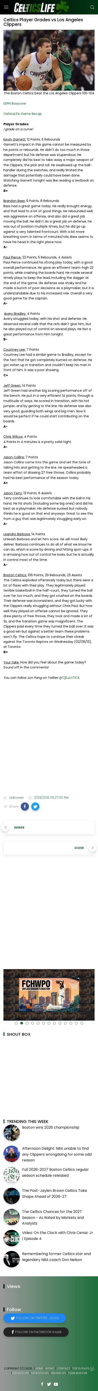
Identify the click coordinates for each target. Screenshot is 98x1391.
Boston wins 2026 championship (50, 1127)
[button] (25, 806)
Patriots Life (40, 1373)
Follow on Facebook (38, 1332)
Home (39, 1369)
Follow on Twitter (37, 1318)
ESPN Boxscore (14, 103)
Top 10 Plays (80, 1369)
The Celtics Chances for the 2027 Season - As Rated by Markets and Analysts (53, 1217)
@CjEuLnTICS (69, 677)
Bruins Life (58, 1373)
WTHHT (50, 1369)
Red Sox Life (21, 1373)
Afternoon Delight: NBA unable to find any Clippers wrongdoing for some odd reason (57, 1154)
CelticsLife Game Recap (22, 113)
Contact (63, 1369)
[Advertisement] (49, 738)
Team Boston (77, 1373)
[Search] (92, 7)
